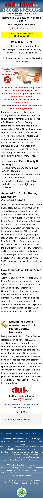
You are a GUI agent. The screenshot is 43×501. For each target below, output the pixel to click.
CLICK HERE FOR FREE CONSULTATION (21, 34)
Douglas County (30, 404)
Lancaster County (21, 407)
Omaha (16, 404)
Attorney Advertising (13, 433)
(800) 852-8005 (21, 9)
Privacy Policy (34, 433)
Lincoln (7, 404)
